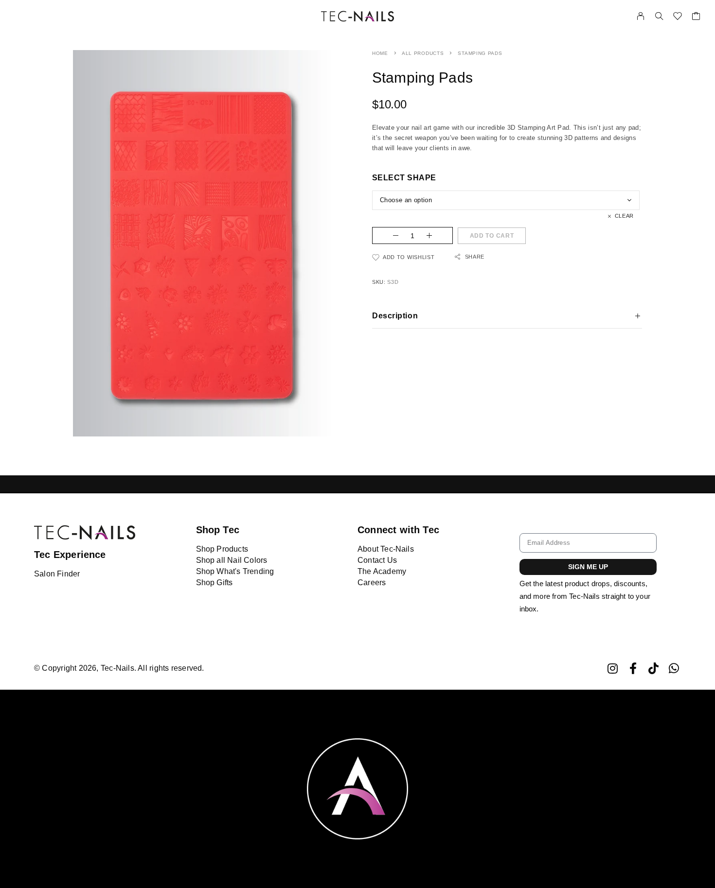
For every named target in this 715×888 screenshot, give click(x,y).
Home (380, 53)
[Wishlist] (677, 17)
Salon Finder (57, 574)
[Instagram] (613, 669)
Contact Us (377, 560)
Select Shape (404, 178)
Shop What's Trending (235, 571)
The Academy (382, 571)
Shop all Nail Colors (232, 560)
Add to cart (492, 235)
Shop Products (222, 549)
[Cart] (696, 17)
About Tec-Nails (386, 549)
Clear (624, 216)
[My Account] (640, 16)
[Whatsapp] (674, 669)
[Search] (659, 16)
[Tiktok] (653, 669)
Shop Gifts (214, 582)
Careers (372, 582)
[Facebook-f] (633, 669)
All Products (423, 53)
